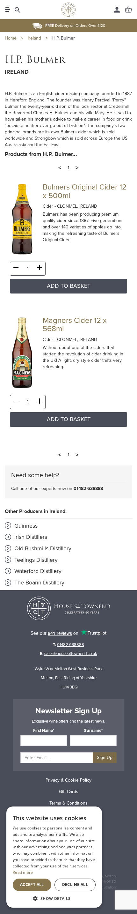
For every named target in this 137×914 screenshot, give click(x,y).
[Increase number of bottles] (39, 269)
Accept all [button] (32, 884)
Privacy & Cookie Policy (68, 780)
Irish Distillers (30, 536)
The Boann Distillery (38, 582)
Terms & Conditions (68, 803)
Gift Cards (68, 791)
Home (11, 38)
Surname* (93, 730)
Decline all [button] (75, 884)
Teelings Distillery (35, 559)
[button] (54, 898)
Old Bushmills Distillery (42, 548)
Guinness (25, 525)
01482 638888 (88, 488)
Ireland (34, 38)
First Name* (43, 730)
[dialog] (54, 857)
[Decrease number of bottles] (16, 269)
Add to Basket (68, 285)
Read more (23, 872)
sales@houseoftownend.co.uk (70, 653)
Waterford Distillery (37, 571)
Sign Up (104, 757)
